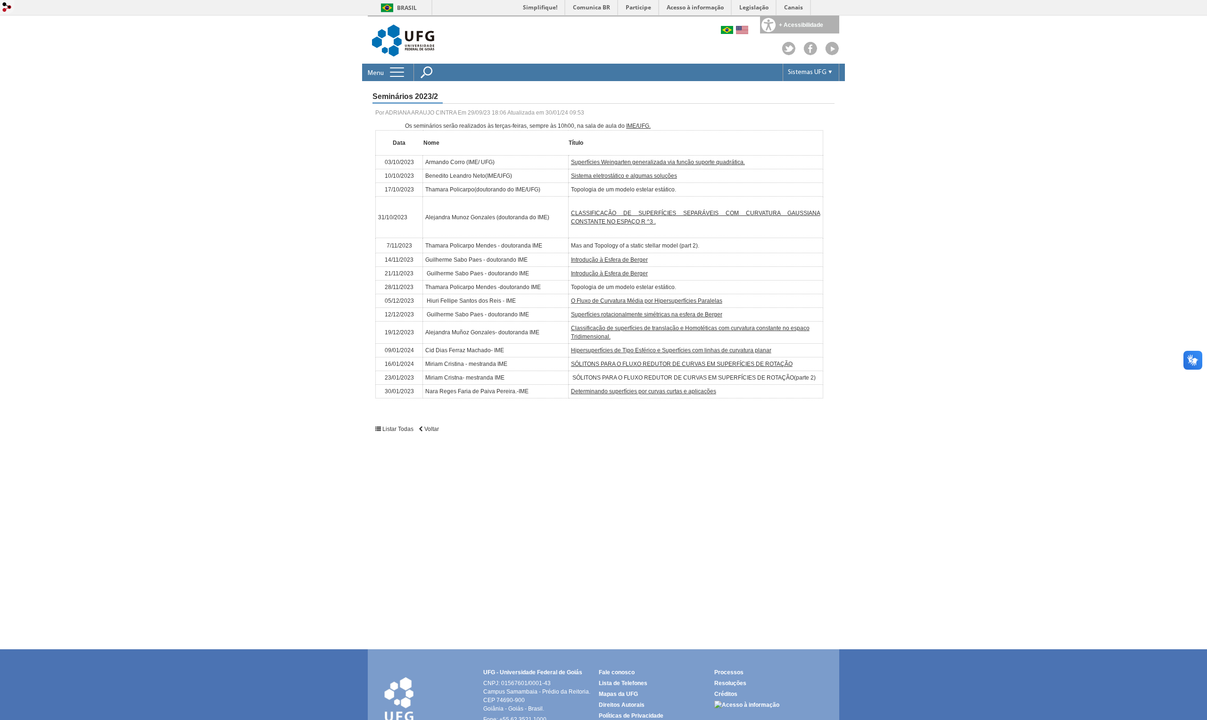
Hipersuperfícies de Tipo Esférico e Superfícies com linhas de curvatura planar (671, 350)
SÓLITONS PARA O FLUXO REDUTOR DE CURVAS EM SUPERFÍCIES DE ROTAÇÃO (682, 364)
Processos (729, 672)
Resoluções (730, 683)
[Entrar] (7, 8)
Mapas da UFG (618, 694)
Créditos (725, 694)
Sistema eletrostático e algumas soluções (624, 176)
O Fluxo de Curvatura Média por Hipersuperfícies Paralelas (646, 301)
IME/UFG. (638, 126)
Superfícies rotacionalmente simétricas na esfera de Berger (646, 314)
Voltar (431, 429)
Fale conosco (617, 672)
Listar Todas (398, 429)
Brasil (407, 8)
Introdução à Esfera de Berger (609, 260)
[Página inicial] (832, 53)
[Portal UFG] (403, 40)
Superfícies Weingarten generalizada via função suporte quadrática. (658, 162)
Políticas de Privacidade (631, 715)
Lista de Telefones (623, 683)
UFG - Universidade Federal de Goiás (532, 672)
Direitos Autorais (622, 705)
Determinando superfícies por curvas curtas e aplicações (643, 391)
